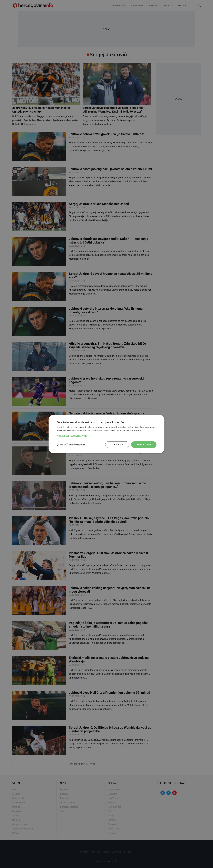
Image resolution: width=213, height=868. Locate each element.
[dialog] (106, 434)
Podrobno (137, 430)
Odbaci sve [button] (117, 444)
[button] (106, 436)
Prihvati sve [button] (144, 444)
